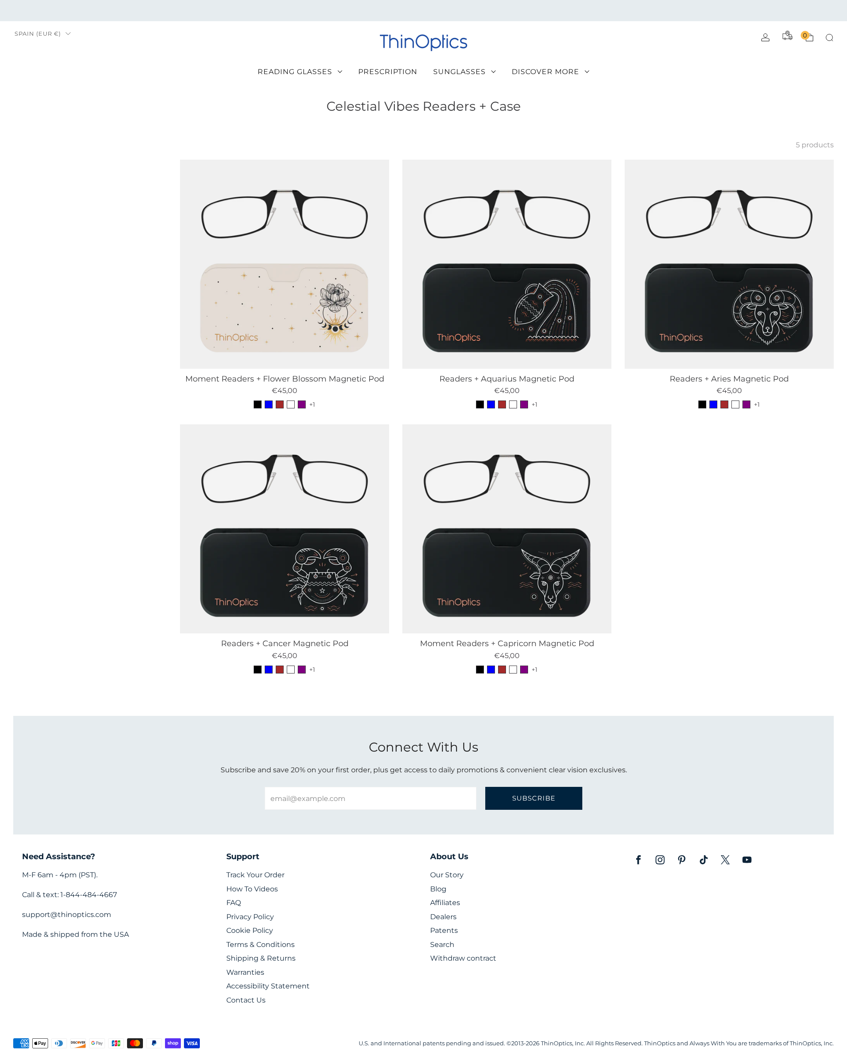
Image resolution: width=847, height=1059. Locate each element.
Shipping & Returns (261, 958)
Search (442, 944)
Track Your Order (255, 875)
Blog (438, 889)
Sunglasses (459, 71)
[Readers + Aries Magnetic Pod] (729, 264)
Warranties (245, 972)
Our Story (447, 875)
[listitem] (423, 10)
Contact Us (246, 1000)
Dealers (443, 917)
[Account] (765, 37)
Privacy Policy (250, 917)
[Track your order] (787, 35)
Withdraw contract (463, 958)
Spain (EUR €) (38, 33)
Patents (444, 930)
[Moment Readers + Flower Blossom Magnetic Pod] (284, 264)
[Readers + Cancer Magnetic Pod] (284, 528)
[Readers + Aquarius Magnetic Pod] (506, 264)
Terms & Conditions (260, 944)
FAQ (233, 902)
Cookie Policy (249, 930)
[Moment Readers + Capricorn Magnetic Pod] (506, 528)
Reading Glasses (295, 71)
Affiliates (445, 902)
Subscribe (533, 798)
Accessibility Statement (268, 986)
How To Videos (252, 889)
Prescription (387, 71)
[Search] (829, 37)
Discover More (545, 71)
